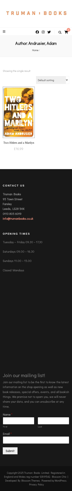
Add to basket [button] (18, 113)
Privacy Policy (36, 484)
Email (7, 434)
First (5, 426)
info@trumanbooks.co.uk (18, 218)
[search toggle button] (60, 32)
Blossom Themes (30, 480)
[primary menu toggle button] (4, 31)
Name (7, 414)
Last (40, 426)
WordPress (60, 480)
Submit (10, 451)
